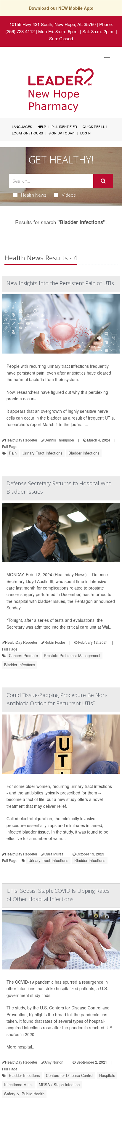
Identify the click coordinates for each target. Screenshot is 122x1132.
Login (85, 133)
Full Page (9, 446)
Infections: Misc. (18, 1084)
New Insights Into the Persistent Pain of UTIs (60, 283)
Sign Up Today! (62, 133)
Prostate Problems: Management (72, 655)
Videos (69, 195)
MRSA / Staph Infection (59, 1084)
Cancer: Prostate (23, 655)
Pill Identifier (64, 126)
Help (42, 126)
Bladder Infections (83, 453)
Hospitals (107, 1075)
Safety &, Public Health (24, 1093)
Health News (33, 195)
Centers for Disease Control (69, 1075)
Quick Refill (94, 126)
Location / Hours (27, 133)
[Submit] (103, 181)
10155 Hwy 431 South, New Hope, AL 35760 (52, 24)
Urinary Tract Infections (42, 453)
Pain (13, 453)
